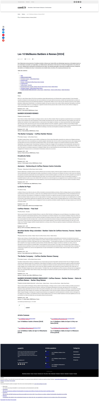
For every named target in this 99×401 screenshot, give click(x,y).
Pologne (75, 373)
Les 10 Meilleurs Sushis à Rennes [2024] (30, 321)
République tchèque (26, 373)
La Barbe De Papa (24, 83)
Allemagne (53, 373)
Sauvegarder (3, 399)
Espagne (71, 373)
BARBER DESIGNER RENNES (26, 77)
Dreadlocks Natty (24, 80)
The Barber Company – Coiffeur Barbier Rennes (30, 78)
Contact (32, 1)
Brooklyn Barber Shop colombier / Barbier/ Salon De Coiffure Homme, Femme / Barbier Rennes (39, 86)
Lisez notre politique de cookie (61, 379)
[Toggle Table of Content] (18, 73)
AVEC (22, 75)
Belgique (58, 373)
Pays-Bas (46, 373)
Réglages (2, 380)
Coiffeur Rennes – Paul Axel (26, 85)
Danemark (67, 373)
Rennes (23, 14)
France (32, 373)
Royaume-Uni (40, 373)
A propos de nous (21, 1)
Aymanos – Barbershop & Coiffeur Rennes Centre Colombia (32, 82)
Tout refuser (7, 380)
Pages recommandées (23, 362)
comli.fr (22, 7)
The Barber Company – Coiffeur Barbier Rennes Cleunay (32, 88)
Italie (50, 373)
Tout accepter (12, 380)
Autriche (62, 373)
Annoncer (28, 1)
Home (19, 14)
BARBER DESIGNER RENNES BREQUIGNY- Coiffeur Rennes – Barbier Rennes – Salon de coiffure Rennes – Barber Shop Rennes (45, 89)
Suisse (35, 373)
